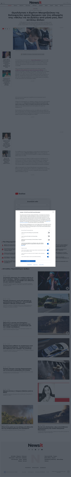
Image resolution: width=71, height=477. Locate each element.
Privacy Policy (41, 264)
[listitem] (35, 230)
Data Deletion (29, 264)
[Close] (53, 212)
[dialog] (35, 238)
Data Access (35, 264)
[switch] (48, 232)
